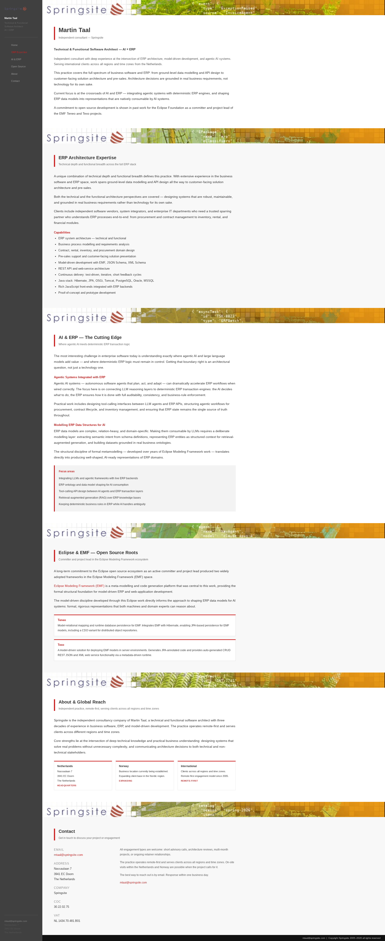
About (14, 73)
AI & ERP (16, 59)
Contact (15, 81)
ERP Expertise (19, 52)
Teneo (62, 620)
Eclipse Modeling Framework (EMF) (79, 586)
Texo (61, 644)
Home (14, 45)
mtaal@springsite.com (15, 921)
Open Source (18, 66)
